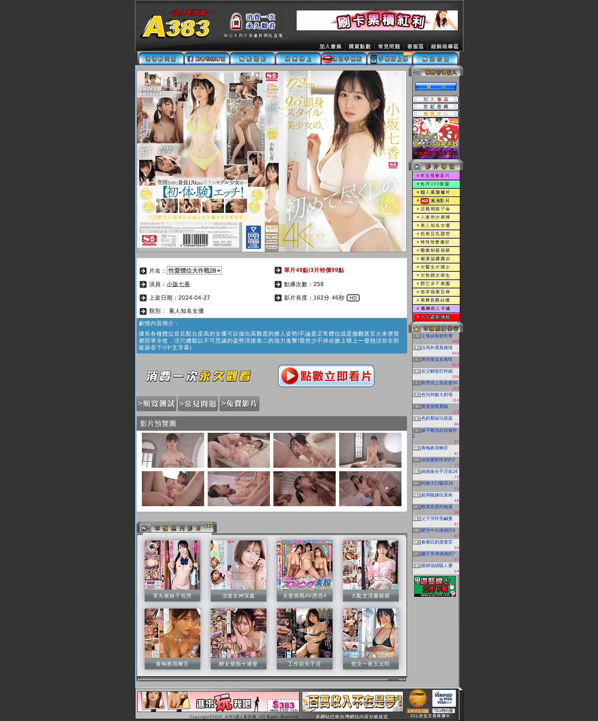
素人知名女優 (186, 311)
